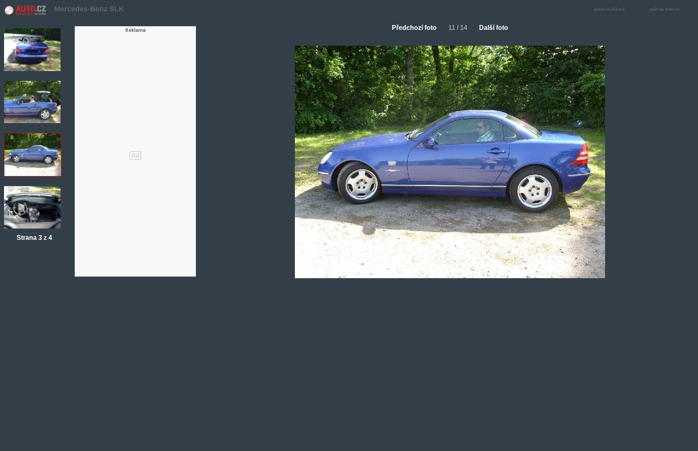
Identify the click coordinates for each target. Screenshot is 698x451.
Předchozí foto (414, 28)
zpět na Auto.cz (664, 9)
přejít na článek (609, 9)
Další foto (493, 28)
